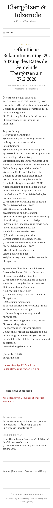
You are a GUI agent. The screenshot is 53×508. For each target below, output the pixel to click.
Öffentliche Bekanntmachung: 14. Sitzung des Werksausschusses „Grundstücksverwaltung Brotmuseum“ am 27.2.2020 (26, 443)
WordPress (23, 498)
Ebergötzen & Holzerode (26, 11)
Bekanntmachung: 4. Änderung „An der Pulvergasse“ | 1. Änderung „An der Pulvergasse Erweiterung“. (24, 424)
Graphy (39, 498)
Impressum (17, 471)
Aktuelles (26, 44)
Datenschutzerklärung (35, 471)
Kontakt (7, 471)
